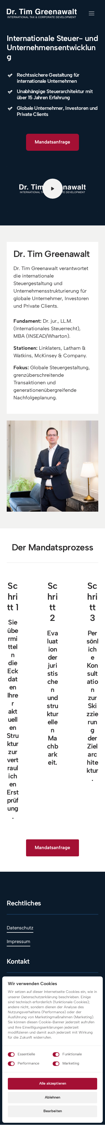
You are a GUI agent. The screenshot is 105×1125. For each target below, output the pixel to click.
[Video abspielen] (53, 189)
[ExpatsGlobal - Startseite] (42, 13)
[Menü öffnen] (93, 13)
